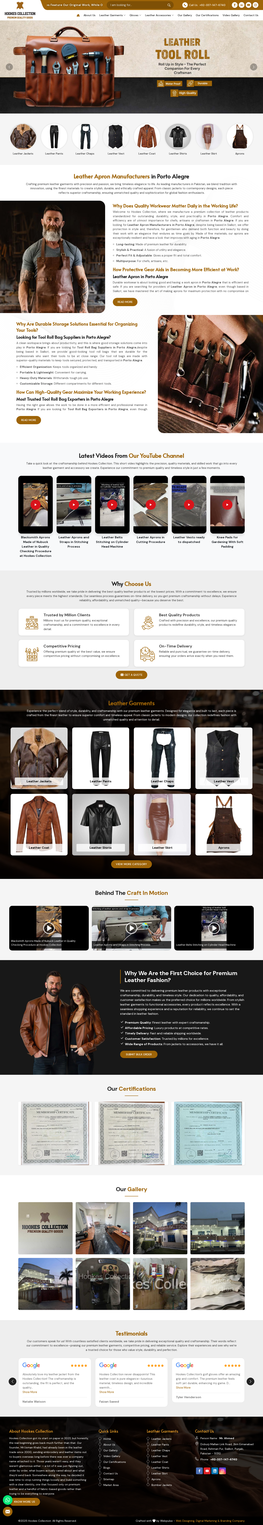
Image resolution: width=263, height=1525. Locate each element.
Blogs (106, 1467)
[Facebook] (235, 5)
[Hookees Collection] (45, 1228)
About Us (89, 15)
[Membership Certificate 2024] (55, 1133)
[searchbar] (169, 5)
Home (107, 1439)
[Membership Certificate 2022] (208, 1133)
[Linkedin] (242, 5)
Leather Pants (160, 1444)
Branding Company (232, 1520)
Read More (125, 302)
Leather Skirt (160, 1473)
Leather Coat (160, 1462)
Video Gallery (231, 15)
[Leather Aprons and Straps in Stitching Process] (131, 928)
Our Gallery (185, 15)
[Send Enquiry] (8, 1511)
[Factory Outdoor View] (45, 1284)
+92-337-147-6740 (212, 5)
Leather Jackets (162, 1439)
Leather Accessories (158, 15)
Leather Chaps (161, 1450)
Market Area (111, 1485)
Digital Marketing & (208, 1520)
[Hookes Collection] (20, 10)
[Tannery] (103, 1284)
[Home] (78, 15)
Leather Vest (160, 1456)
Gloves (134, 15)
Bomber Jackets (162, 1485)
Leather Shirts (160, 1467)
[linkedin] (214, 1470)
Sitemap (108, 1479)
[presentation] (12, 1381)
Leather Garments (111, 15)
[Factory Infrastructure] (217, 1228)
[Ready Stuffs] (160, 1284)
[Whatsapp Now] (8, 1500)
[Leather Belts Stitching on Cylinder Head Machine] (214, 928)
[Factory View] (160, 1228)
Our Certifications (207, 15)
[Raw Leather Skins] (217, 1284)
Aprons (156, 1479)
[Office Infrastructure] (103, 1228)
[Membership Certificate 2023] (131, 1133)
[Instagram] (255, 5)
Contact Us (251, 15)
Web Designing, (185, 1520)
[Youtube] (248, 5)
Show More (30, 1392)
